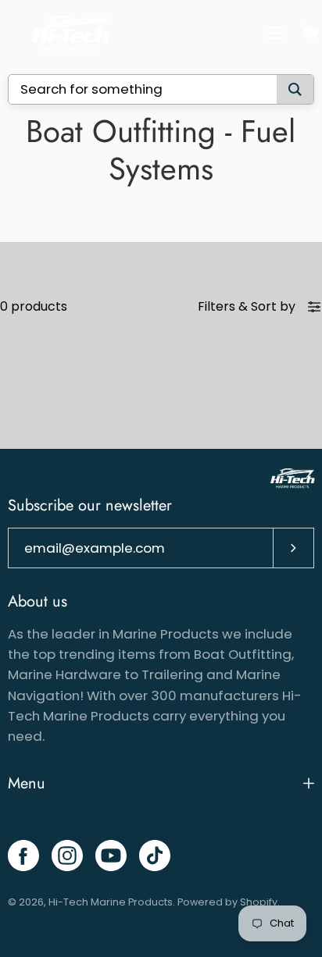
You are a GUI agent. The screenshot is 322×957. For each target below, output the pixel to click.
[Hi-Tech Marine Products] (70, 33)
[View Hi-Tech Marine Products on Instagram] (67, 855)
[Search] (295, 89)
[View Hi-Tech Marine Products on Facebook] (23, 855)
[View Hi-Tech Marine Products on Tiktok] (154, 855)
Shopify (258, 902)
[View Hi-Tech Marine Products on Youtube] (111, 855)
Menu (26, 783)
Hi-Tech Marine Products (110, 902)
